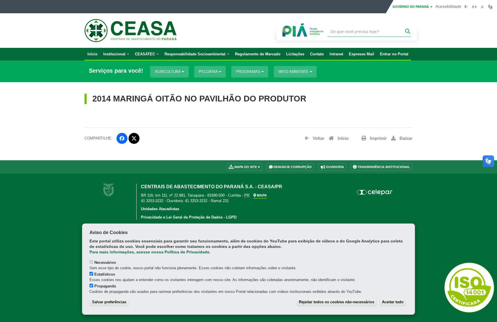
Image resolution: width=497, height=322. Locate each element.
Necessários (105, 262)
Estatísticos (104, 274)
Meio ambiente (294, 71)
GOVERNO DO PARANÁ (411, 6)
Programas (248, 71)
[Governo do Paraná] (108, 189)
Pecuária (209, 71)
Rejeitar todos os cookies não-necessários (336, 302)
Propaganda (105, 286)
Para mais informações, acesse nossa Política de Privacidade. (150, 252)
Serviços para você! (116, 71)
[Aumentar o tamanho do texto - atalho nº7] (474, 6)
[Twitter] (134, 138)
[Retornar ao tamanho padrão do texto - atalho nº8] (482, 6)
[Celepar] (375, 192)
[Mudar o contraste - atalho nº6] (466, 6)
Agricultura (168, 71)
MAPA (261, 195)
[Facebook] (122, 138)
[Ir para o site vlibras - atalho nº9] (490, 6)
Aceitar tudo (393, 302)
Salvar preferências (109, 302)
